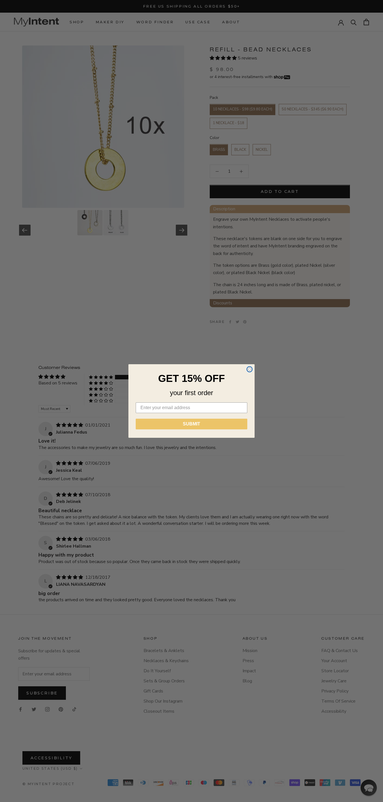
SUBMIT (191, 423)
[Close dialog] (249, 369)
